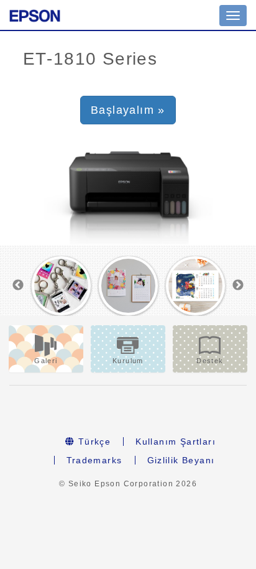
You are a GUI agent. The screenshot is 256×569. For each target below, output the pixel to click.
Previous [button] (18, 285)
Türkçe (93, 441)
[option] (60, 286)
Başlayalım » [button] (128, 110)
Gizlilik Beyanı (181, 460)
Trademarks (94, 460)
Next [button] (238, 285)
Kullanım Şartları (175, 441)
